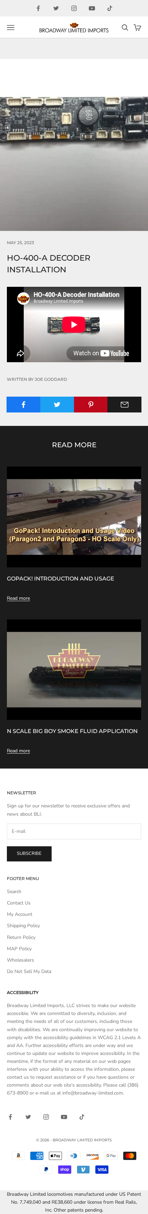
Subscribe (29, 853)
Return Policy (21, 937)
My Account (19, 914)
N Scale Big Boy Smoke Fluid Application (72, 731)
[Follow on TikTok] (109, 8)
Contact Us (19, 903)
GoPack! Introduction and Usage (60, 578)
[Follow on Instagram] (74, 8)
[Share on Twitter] (57, 404)
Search (14, 891)
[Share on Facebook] (23, 404)
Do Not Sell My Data (29, 971)
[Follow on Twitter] (56, 8)
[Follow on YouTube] (91, 8)
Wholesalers (20, 960)
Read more (18, 598)
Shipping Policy (23, 925)
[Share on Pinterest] (91, 404)
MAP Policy (19, 948)
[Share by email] (124, 404)
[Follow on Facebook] (38, 8)
